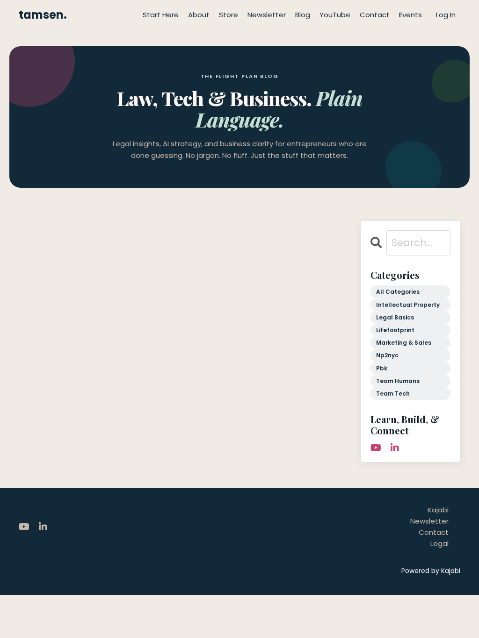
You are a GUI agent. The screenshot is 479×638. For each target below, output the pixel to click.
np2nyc (387, 355)
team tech (393, 393)
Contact (375, 15)
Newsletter (266, 15)
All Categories (398, 292)
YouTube (334, 15)
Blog (302, 15)
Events (410, 15)
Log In (446, 15)
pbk (381, 368)
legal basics (395, 317)
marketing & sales (403, 343)
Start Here (161, 15)
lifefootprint (395, 330)
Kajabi (438, 510)
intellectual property (408, 305)
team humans (398, 381)
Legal (439, 543)
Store (228, 15)
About (199, 15)
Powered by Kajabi (430, 570)
